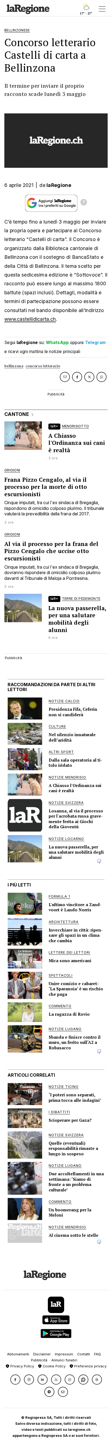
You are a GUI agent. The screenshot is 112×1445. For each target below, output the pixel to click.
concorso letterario (43, 366)
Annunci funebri (64, 1360)
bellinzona (13, 366)
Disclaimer (42, 1354)
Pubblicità (39, 1360)
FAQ (97, 1354)
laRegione (58, 185)
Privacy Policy (21, 1366)
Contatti (83, 1354)
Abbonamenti (18, 1354)
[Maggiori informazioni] (83, 203)
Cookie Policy (54, 1366)
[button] (15, 1379)
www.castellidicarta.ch (30, 319)
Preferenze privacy (90, 1366)
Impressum (64, 1354)
